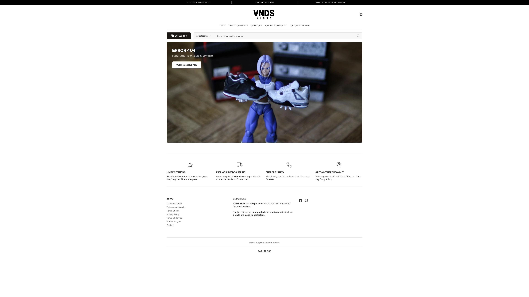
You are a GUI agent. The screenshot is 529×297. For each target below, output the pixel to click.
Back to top (264, 251)
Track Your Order (174, 203)
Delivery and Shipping (176, 207)
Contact (170, 225)
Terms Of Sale (173, 211)
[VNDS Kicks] (264, 14)
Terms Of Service (174, 218)
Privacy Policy (173, 214)
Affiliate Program (174, 221)
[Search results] (358, 35)
